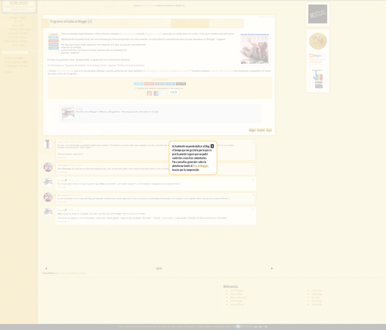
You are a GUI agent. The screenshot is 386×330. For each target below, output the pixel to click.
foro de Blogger (200, 166)
